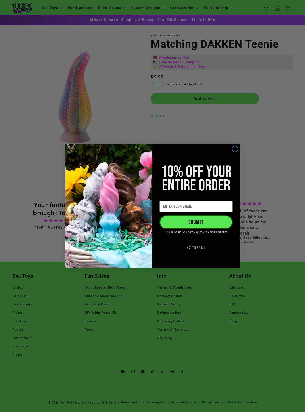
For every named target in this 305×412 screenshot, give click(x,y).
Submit (196, 222)
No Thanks (196, 247)
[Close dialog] (235, 149)
